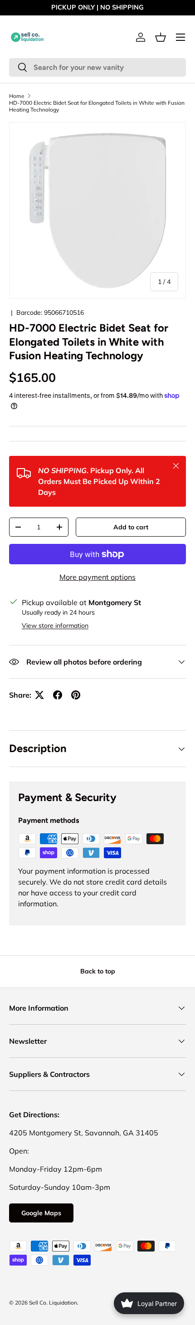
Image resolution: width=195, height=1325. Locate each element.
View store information (55, 625)
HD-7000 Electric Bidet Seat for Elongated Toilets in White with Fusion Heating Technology (97, 106)
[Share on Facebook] (58, 695)
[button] (161, 37)
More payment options (97, 577)
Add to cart (130, 527)
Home (16, 96)
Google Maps (41, 1213)
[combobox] (97, 67)
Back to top (97, 971)
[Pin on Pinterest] (76, 695)
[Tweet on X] (39, 695)
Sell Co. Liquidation (53, 1302)
